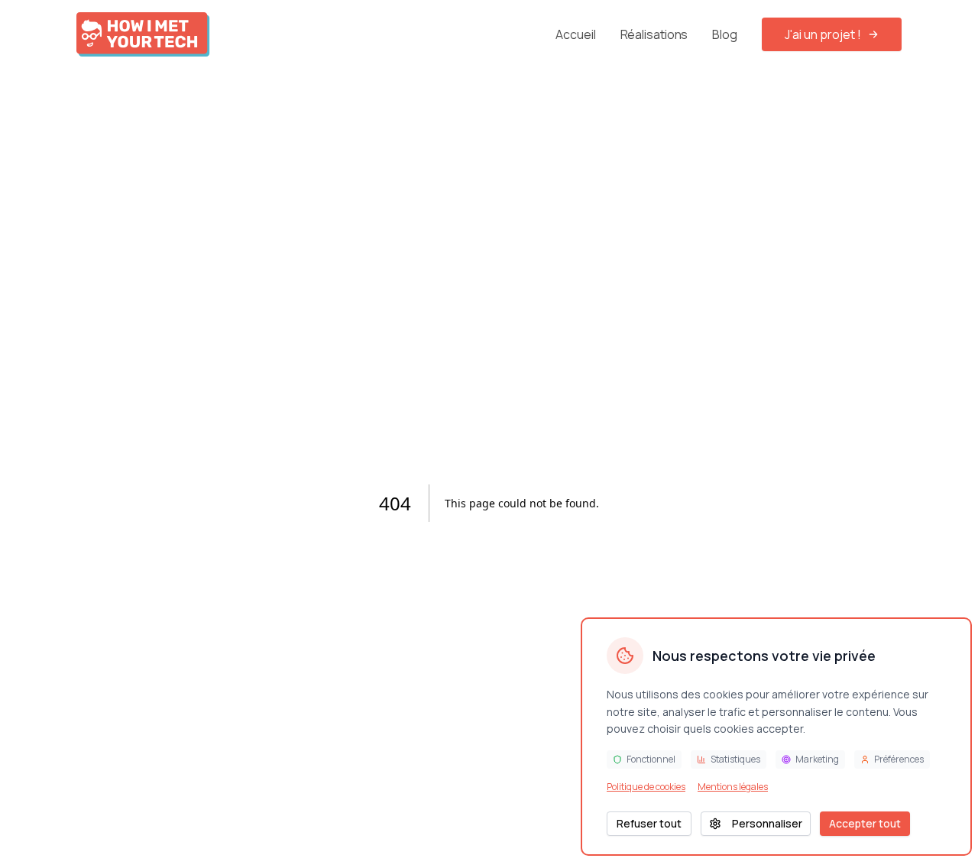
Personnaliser (767, 823)
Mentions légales (733, 787)
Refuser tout (649, 823)
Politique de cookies (646, 787)
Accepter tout (865, 823)
